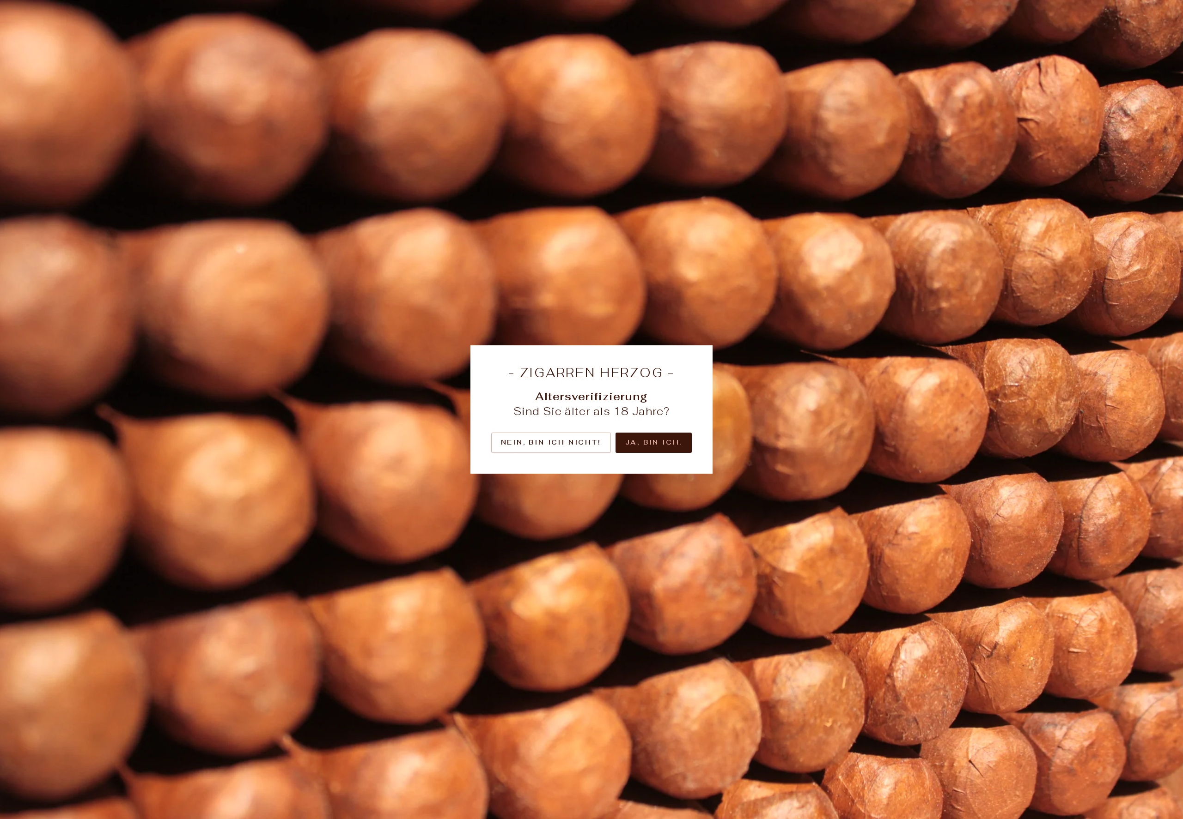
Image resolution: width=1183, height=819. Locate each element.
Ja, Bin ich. (654, 442)
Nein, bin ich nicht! (551, 442)
